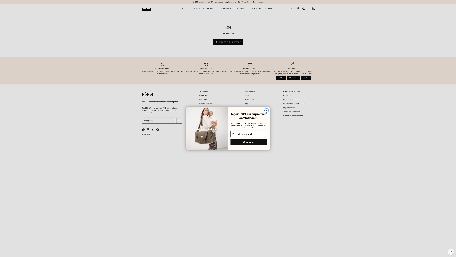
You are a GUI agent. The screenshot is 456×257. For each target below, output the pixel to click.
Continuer (248, 142)
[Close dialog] (266, 110)
